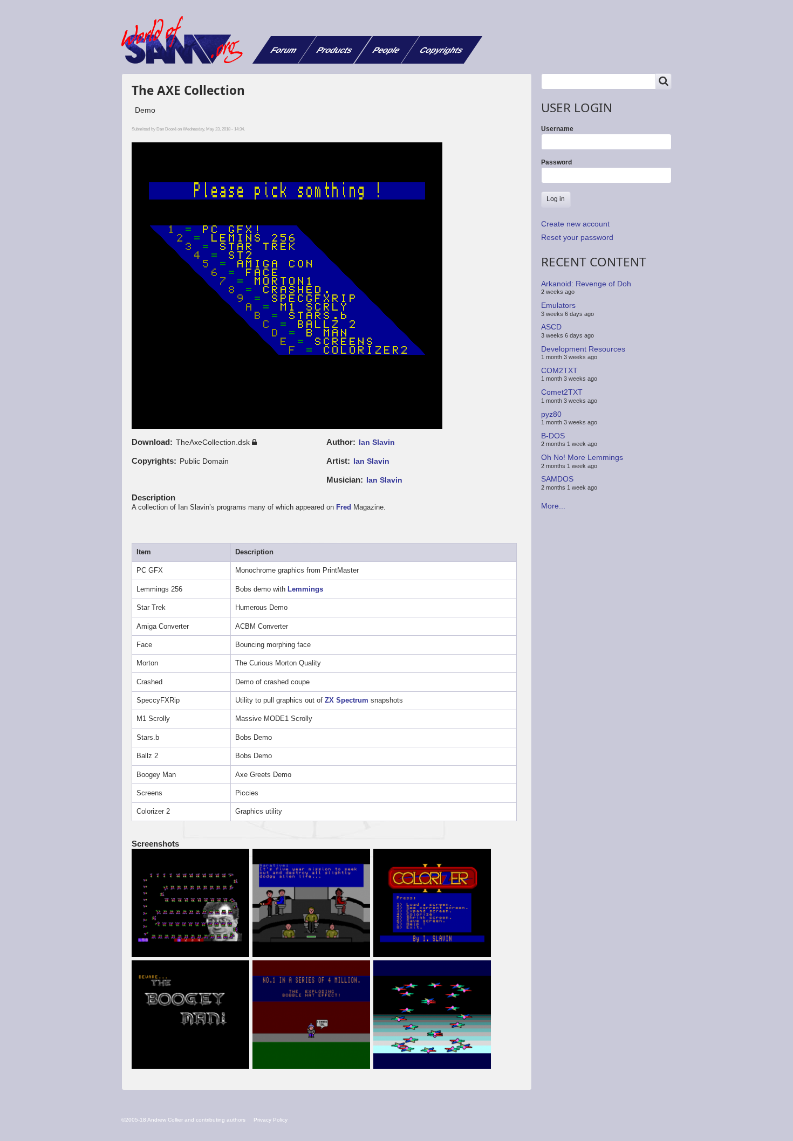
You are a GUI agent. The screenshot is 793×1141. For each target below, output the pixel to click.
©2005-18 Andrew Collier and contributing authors (183, 1120)
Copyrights (442, 49)
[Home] (186, 40)
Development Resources (583, 348)
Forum (284, 49)
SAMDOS (557, 479)
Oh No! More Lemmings (582, 457)
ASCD (551, 326)
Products (335, 49)
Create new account (575, 223)
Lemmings (305, 589)
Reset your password (577, 237)
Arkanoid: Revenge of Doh (586, 283)
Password (556, 162)
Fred (343, 507)
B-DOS (553, 435)
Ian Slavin (377, 442)
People (386, 49)
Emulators (558, 305)
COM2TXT (559, 370)
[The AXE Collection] (192, 903)
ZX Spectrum (346, 700)
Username (557, 129)
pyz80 (551, 413)
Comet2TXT (562, 392)
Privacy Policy (271, 1120)
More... (553, 505)
